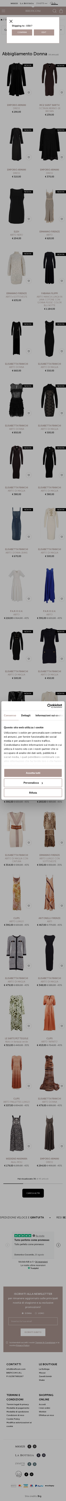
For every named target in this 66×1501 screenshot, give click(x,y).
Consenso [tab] (10, 715)
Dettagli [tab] (25, 715)
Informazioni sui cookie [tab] (49, 715)
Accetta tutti (33, 772)
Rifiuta (33, 792)
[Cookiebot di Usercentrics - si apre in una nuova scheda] (47, 706)
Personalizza (31, 782)
